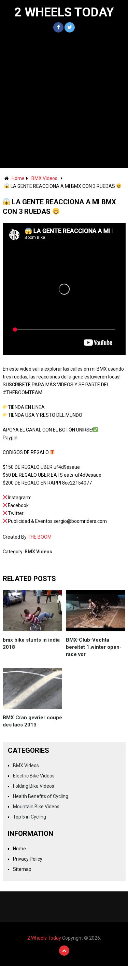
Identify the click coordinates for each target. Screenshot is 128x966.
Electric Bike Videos (34, 775)
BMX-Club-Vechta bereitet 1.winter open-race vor (94, 647)
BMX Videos (44, 178)
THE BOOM (40, 537)
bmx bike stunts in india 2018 (31, 643)
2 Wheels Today (64, 12)
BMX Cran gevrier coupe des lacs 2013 (32, 721)
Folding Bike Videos (33, 786)
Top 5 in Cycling (29, 817)
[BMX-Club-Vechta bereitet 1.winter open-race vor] (96, 610)
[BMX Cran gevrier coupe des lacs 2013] (32, 688)
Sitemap (22, 869)
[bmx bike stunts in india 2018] (32, 610)
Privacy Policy (27, 859)
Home (18, 178)
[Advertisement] (64, 100)
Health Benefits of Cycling (40, 796)
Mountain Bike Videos (36, 806)
